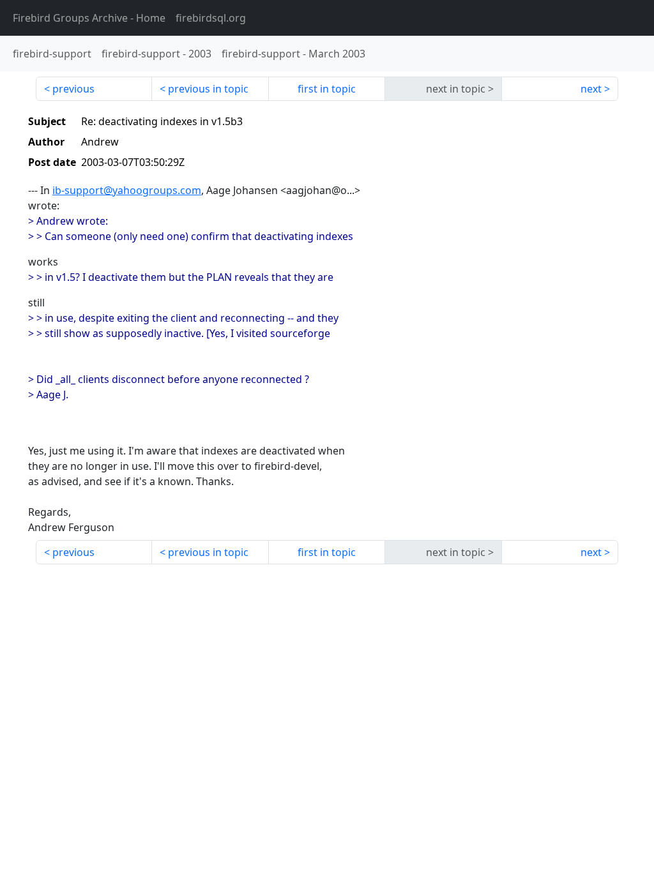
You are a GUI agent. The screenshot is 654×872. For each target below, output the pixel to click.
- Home (89, 18)
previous (73, 89)
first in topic (327, 89)
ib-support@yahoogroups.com (126, 190)
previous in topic (208, 89)
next (591, 89)
